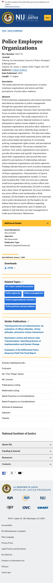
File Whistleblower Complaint (13, 531)
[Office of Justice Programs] (8, 18)
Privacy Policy (7, 543)
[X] (12, 474)
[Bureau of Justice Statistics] (26, 501)
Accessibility (6, 525)
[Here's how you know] (26, 4)
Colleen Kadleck (19, 70)
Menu (48, 18)
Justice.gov (6, 572)
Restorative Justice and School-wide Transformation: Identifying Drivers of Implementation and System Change (23, 341)
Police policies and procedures (20, 306)
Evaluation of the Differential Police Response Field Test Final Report (22, 351)
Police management (33, 293)
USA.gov (5, 566)
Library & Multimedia (15, 31)
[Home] (27, 17)
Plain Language (7, 537)
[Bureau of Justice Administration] (10, 500)
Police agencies (13, 293)
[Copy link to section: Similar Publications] (27, 321)
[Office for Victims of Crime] (26, 509)
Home (4, 31)
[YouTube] (20, 474)
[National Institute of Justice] (42, 500)
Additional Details (13, 223)
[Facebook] (4, 474)
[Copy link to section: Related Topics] (22, 281)
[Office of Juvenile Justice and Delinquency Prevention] (10, 510)
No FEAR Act (6, 555)
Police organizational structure (20, 299)
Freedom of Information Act (12, 561)
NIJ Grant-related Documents (19, 286)
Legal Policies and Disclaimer (13, 549)
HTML (11, 268)
